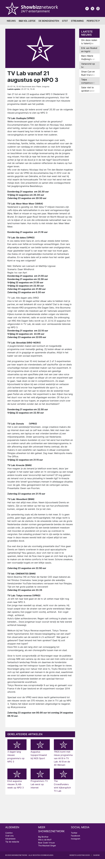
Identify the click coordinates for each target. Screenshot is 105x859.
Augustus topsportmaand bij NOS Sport (39, 755)
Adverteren (10, 839)
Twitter (74, 833)
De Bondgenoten (49, 20)
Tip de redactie (12, 842)
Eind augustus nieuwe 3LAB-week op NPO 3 (15, 784)
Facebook (75, 836)
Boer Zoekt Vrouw (46, 842)
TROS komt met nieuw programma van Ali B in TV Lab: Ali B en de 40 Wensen (63, 758)
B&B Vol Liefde (27, 20)
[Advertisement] (89, 138)
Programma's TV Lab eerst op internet (39, 784)
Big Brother (43, 837)
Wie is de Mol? (44, 839)
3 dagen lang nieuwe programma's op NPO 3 (15, 756)
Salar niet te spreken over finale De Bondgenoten (88, 92)
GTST (65, 20)
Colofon (9, 833)
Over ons (9, 836)
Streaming (77, 20)
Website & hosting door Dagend (84, 855)
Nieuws (11, 20)
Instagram (75, 839)
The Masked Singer (47, 845)
